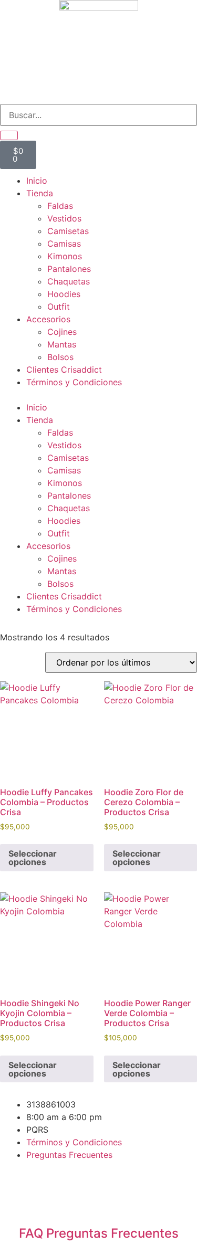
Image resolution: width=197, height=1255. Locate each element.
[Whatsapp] (47, 1195)
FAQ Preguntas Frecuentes (99, 1233)
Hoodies (63, 294)
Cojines (62, 331)
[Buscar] (9, 135)
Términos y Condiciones (74, 382)
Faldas (60, 206)
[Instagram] (18, 1195)
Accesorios (48, 319)
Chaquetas (68, 281)
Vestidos (64, 218)
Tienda (39, 193)
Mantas (61, 344)
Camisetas (68, 231)
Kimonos (64, 256)
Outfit (58, 306)
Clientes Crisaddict (64, 369)
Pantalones (69, 268)
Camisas (64, 243)
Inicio (36, 180)
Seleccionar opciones (32, 857)
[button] (98, 394)
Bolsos (60, 357)
